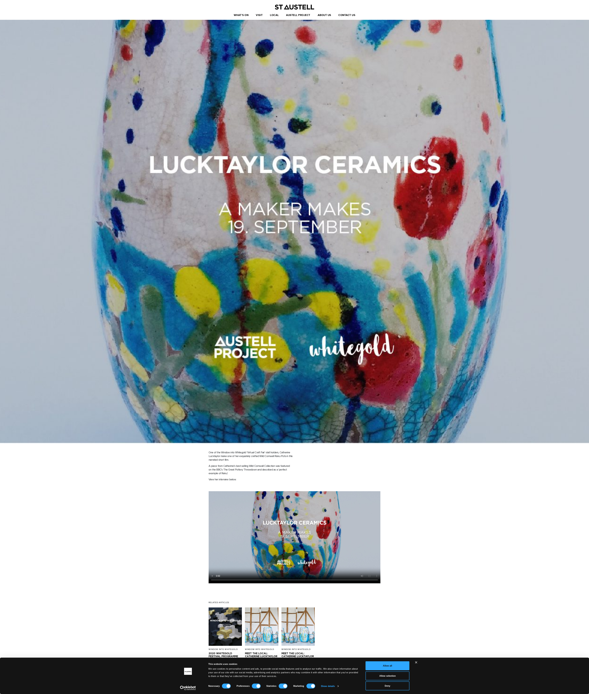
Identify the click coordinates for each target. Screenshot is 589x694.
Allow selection (387, 676)
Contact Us (346, 15)
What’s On (241, 15)
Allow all (387, 665)
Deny (387, 685)
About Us (324, 15)
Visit (259, 15)
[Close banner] (416, 662)
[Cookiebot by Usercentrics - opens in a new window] (188, 688)
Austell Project (298, 15)
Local (274, 15)
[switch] (256, 686)
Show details (328, 686)
